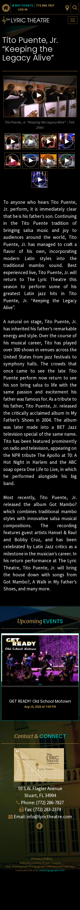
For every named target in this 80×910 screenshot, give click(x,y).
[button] (38, 95)
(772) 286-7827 (50, 803)
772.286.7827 (45, 5)
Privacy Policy (41, 858)
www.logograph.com (52, 870)
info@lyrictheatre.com (49, 817)
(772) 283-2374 (47, 809)
